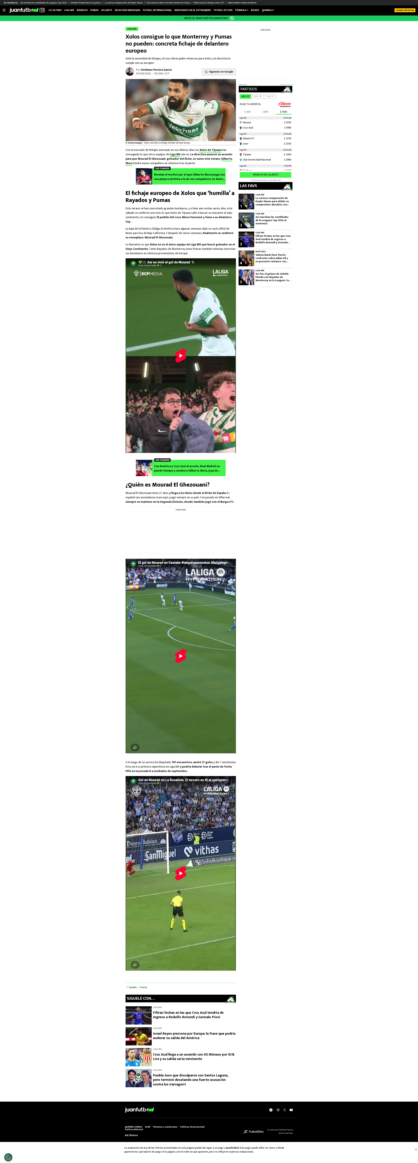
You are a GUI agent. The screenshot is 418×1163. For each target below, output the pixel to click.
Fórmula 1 (241, 10)
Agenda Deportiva (405, 10)
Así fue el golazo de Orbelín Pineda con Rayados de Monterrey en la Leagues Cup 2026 (273, 277)
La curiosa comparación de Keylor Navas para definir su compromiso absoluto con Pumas (272, 201)
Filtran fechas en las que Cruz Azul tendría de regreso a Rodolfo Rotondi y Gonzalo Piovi (188, 1015)
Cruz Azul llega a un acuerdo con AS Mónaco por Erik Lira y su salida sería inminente (193, 1056)
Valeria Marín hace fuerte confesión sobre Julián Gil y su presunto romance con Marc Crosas (272, 258)
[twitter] (284, 1110)
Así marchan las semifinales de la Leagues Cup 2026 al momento (272, 220)
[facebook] (271, 1110)
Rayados (82, 10)
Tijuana (133, 987)
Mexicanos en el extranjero (193, 10)
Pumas (94, 10)
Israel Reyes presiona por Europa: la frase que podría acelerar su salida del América (194, 1036)
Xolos (143, 987)
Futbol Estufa (223, 10)
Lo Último (55, 10)
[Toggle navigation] (4, 10)
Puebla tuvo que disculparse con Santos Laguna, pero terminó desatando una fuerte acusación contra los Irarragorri (190, 1079)
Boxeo (255, 10)
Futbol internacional (157, 10)
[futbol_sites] (253, 1131)
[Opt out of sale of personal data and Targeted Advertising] (8, 1157)
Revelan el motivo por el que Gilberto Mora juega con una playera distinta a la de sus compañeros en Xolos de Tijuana (189, 177)
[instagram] (278, 1110)
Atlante (106, 10)
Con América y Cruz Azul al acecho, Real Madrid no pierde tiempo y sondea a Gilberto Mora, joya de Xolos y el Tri (187, 468)
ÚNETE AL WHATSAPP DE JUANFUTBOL (206, 18)
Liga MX (69, 10)
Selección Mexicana (127, 10)
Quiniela (267, 10)
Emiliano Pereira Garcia (156, 69)
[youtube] (291, 1110)
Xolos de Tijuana (210, 150)
